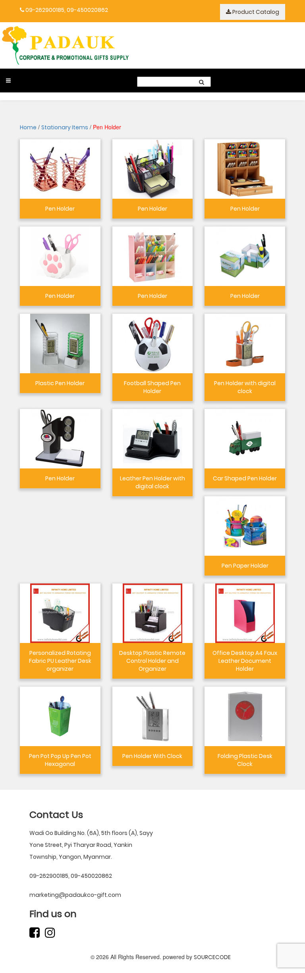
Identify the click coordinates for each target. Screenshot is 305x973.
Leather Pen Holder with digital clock (152, 482)
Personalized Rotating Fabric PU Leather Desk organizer (60, 661)
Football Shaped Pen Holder (152, 387)
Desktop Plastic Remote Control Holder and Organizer (152, 661)
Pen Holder (60, 209)
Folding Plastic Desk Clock (245, 760)
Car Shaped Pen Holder (245, 478)
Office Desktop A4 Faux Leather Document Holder (244, 661)
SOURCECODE (212, 957)
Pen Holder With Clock (152, 756)
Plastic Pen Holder (60, 383)
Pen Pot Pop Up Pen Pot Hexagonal (60, 760)
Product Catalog (255, 12)
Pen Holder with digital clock (245, 387)
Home (28, 127)
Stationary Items (64, 127)
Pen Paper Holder (245, 566)
